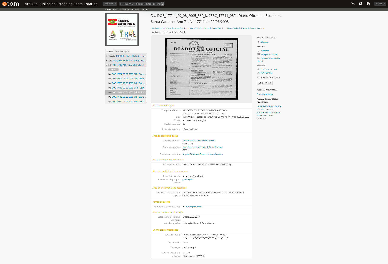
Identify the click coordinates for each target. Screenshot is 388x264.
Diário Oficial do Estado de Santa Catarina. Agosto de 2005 (245, 28)
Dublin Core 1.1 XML (269, 69)
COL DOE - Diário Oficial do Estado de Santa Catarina (139, 56)
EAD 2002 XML (266, 73)
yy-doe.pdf (187, 179)
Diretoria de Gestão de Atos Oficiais (198, 140)
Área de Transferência (353, 4)
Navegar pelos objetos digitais (269, 59)
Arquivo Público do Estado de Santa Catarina (202, 154)
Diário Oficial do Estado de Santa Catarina (169, 28)
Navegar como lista (268, 54)
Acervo (109, 51)
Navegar (109, 3)
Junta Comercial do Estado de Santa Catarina (202, 147)
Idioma (360, 4)
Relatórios (264, 50)
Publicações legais (194, 206)
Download (266, 83)
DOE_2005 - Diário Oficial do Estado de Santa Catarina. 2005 (139, 60)
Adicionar (265, 42)
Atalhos (368, 4)
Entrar (379, 3)
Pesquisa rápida (122, 51)
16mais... (113, 69)
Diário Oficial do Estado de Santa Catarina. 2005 (207, 28)
